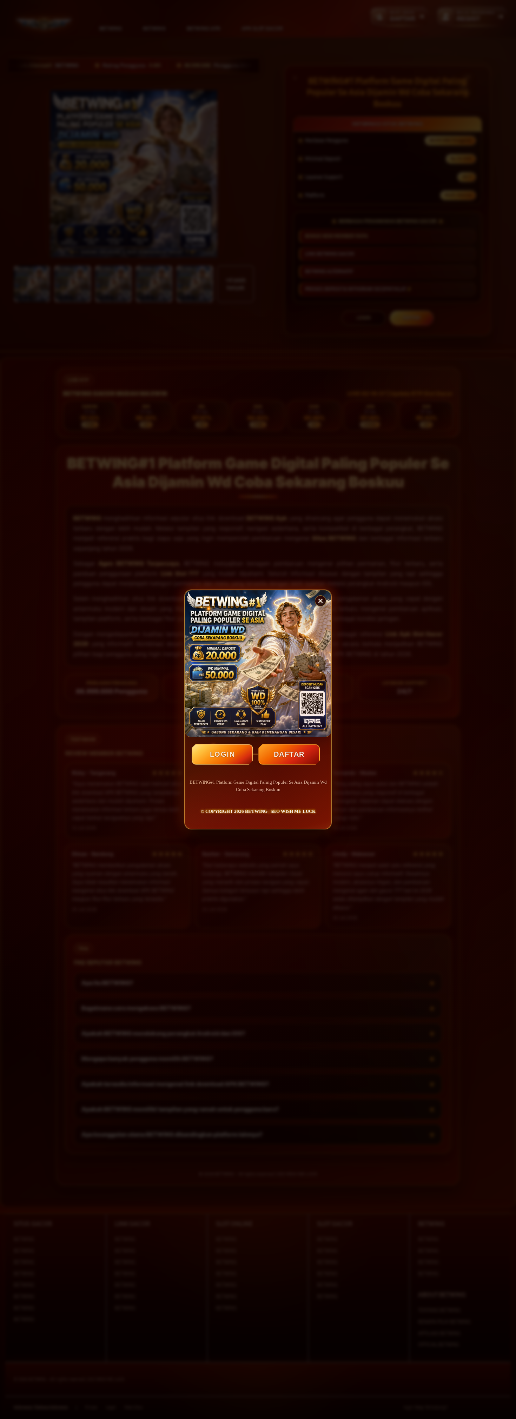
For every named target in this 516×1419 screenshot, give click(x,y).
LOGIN (222, 754)
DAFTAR (289, 754)
